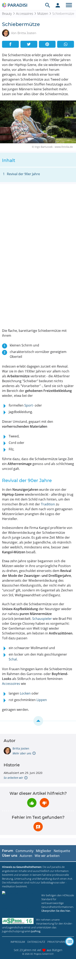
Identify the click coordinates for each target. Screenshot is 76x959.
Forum (7, 851)
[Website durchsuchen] (48, 5)
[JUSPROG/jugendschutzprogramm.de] (18, 921)
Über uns (9, 856)
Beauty (7, 13)
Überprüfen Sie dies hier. (56, 911)
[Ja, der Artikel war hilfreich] (31, 802)
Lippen (41, 700)
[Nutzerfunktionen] (58, 5)
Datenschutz (36, 942)
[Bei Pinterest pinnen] (47, 44)
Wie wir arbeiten (47, 855)
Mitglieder (43, 851)
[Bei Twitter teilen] (28, 44)
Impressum (18, 942)
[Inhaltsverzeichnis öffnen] (69, 941)
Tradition (48, 504)
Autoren (26, 855)
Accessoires (24, 13)
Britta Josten (21, 748)
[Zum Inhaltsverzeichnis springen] (38, 721)
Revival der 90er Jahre (23, 174)
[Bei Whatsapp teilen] (65, 44)
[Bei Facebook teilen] (10, 44)
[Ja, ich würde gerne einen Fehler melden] (38, 826)
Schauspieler (42, 618)
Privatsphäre (56, 942)
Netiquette (62, 851)
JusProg (35, 931)
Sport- (29, 405)
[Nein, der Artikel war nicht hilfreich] (44, 802)
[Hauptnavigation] (69, 5)
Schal (13, 659)
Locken (25, 693)
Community (24, 851)
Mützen (42, 13)
